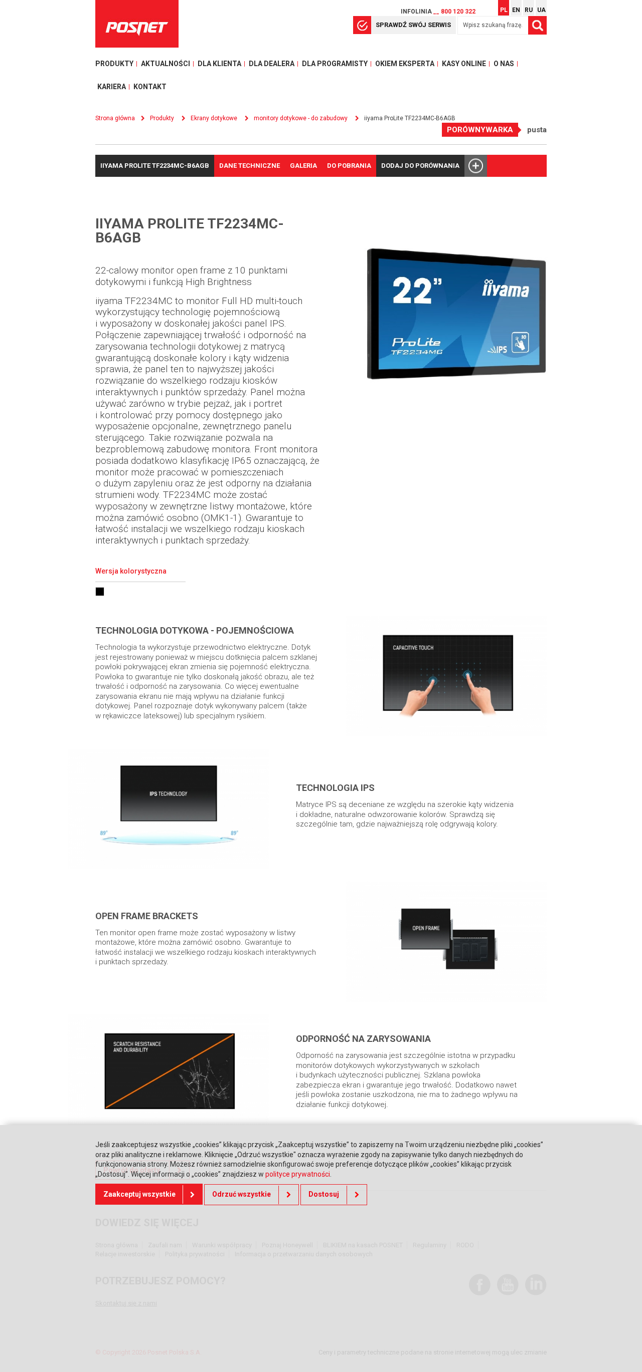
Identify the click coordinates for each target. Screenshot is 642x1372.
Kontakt (150, 87)
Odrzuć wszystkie (241, 1194)
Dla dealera (271, 64)
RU (529, 10)
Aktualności (165, 64)
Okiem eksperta (404, 64)
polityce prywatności (297, 1174)
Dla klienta (219, 64)
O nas (504, 64)
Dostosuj (323, 1194)
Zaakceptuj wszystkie (139, 1194)
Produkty (114, 64)
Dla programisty (335, 64)
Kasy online (464, 64)
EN (516, 10)
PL (504, 10)
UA (541, 10)
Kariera (111, 87)
